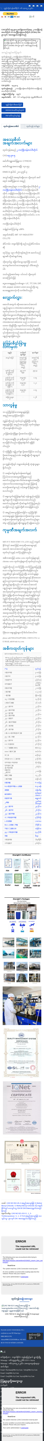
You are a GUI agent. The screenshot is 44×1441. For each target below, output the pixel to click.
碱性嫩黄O (8, 794)
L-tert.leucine (39, 821)
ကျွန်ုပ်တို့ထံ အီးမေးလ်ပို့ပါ (14, 105)
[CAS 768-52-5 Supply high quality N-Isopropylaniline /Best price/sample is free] (22, 1308)
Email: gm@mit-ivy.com (9, 1373)
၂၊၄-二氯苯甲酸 (10, 814)
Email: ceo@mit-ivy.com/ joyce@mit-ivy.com (17, 1376)
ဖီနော (36, 836)
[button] (42, 44)
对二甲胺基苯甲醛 (10, 817)
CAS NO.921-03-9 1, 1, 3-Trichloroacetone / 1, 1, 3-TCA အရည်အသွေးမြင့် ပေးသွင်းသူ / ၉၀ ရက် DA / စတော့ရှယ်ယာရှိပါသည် (21, 1216)
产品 (6, 669)
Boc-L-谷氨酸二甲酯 (11, 825)
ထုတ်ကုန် (38, 669)
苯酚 (6, 836)
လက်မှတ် (3, 1385)
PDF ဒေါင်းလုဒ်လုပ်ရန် (13, 116)
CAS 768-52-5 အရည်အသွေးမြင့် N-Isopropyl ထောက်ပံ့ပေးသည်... (22, 1315)
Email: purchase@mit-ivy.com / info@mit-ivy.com (18, 1370)
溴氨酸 (7, 790)
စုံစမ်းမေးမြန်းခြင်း (35, 1336)
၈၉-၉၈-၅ (11, 156)
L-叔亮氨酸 (8, 821)
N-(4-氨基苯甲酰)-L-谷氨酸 (13, 786)
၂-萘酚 (7, 802)
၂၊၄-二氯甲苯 (9, 806)
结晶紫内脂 (8, 798)
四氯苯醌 (8, 783)
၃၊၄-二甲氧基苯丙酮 (11, 832)
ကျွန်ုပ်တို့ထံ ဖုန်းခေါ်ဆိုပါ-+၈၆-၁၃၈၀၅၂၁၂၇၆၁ (18, 8)
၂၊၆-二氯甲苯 (9, 810)
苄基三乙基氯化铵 (10, 828)
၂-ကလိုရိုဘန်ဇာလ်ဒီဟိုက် (27, 150)
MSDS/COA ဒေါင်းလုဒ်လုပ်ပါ (15, 110)
